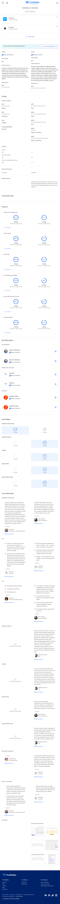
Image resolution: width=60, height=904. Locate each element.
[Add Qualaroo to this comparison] (55, 374)
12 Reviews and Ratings (13, 19)
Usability (4, 450)
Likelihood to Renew (6, 437)
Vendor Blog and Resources (47, 885)
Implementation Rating (7, 477)
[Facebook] (49, 895)
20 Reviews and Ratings (13, 29)
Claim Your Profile (45, 884)
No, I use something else (49, 46)
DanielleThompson (12, 758)
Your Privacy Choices (29, 894)
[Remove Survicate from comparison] (57, 26)
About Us (4, 882)
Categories (24, 882)
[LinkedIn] (56, 895)
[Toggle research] (7, 3)
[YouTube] (45, 895)
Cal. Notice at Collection (8, 896)
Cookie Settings (19, 896)
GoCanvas (11, 18)
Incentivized (8, 526)
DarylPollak (11, 529)
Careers (4, 885)
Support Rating (5, 463)
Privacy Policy (19, 894)
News (3, 887)
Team (3, 884)
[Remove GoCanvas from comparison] (57, 17)
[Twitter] (53, 895)
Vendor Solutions (45, 882)
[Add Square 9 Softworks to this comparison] (55, 351)
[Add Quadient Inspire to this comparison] (55, 397)
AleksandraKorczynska (42, 654)
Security (12, 894)
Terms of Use (5, 894)
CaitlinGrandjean (41, 518)
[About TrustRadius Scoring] (3, 55)
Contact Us (4, 889)
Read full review (8, 534)
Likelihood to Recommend (8, 423)
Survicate (11, 27)
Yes (40, 46)
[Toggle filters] (2, 3)
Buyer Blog (24, 884)
